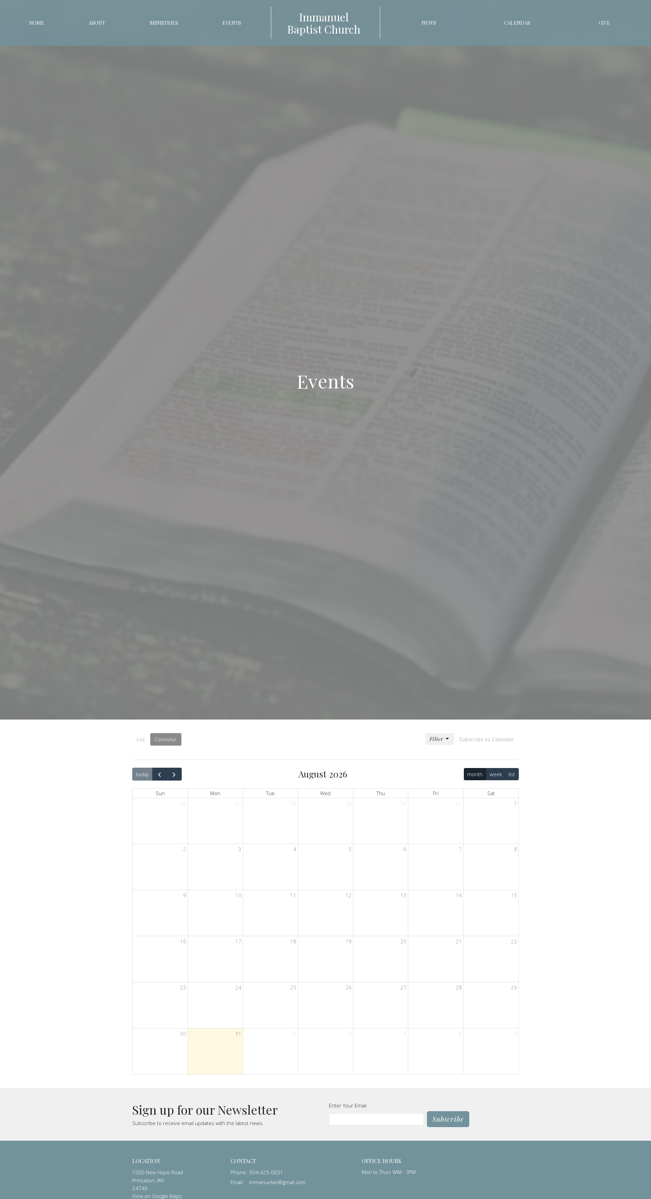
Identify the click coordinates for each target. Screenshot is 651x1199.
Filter (436, 738)
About (96, 22)
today (142, 774)
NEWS (429, 22)
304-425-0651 (266, 1172)
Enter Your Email (348, 1105)
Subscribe (448, 1118)
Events (231, 22)
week (496, 774)
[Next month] (174, 774)
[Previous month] (159, 774)
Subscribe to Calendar (486, 739)
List (141, 739)
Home (36, 22)
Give (604, 22)
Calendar (517, 22)
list (512, 774)
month (474, 774)
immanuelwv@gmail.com (277, 1182)
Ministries (164, 22)
